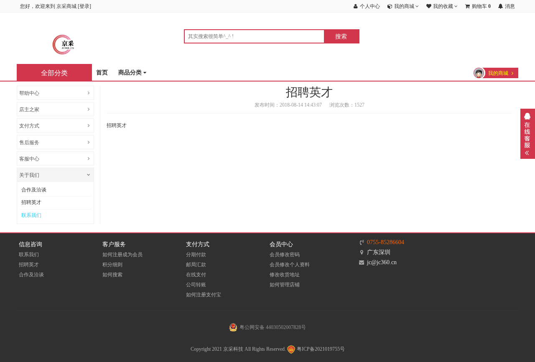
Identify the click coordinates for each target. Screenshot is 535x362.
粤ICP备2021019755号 (320, 349)
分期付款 (196, 254)
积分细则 (112, 265)
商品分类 (130, 72)
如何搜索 (112, 275)
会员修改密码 (285, 254)
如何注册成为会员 (122, 254)
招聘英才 (31, 202)
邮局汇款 (196, 265)
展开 (527, 134)
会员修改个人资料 (290, 265)
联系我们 (31, 215)
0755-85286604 (385, 242)
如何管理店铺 (285, 285)
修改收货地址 (285, 275)
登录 (84, 6)
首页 (102, 72)
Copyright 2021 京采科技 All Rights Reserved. (238, 349)
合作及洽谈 (33, 190)
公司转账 (196, 285)
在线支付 (196, 275)
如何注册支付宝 (203, 295)
